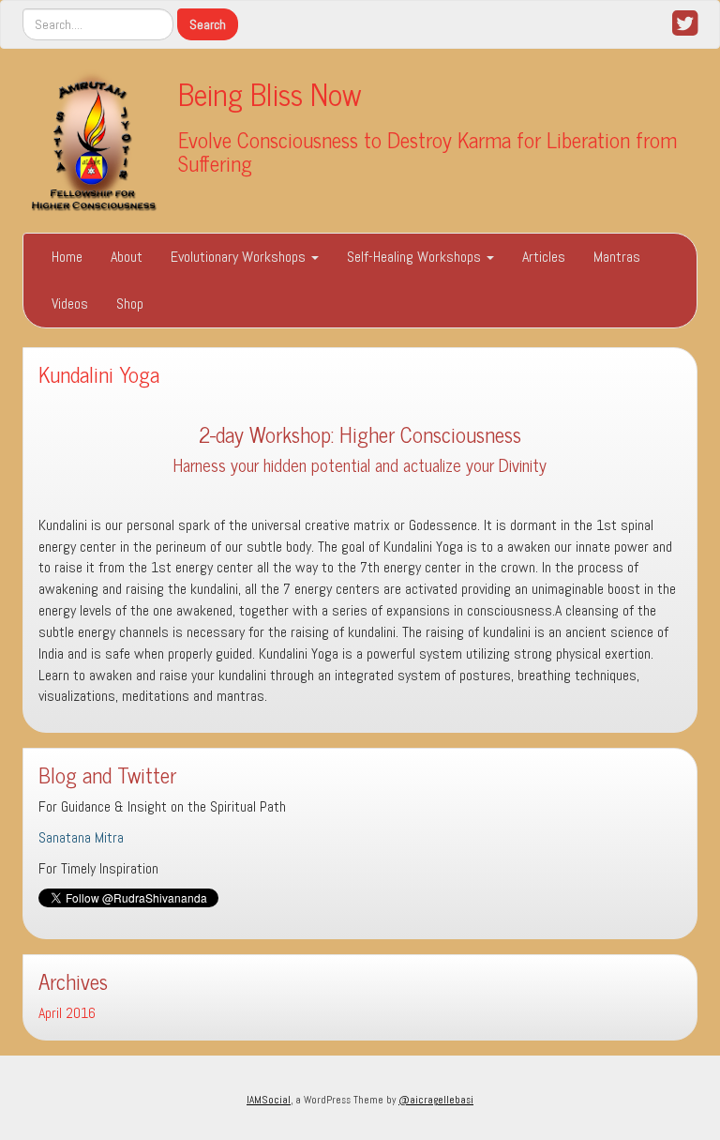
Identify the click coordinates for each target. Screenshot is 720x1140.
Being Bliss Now (270, 92)
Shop (129, 303)
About (126, 256)
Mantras (616, 256)
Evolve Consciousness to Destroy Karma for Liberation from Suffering (427, 151)
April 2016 (67, 1013)
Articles (543, 256)
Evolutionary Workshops (240, 256)
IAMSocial (269, 1099)
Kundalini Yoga (98, 374)
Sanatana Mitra (81, 837)
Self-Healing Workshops (416, 256)
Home (67, 256)
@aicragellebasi (435, 1099)
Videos (70, 303)
